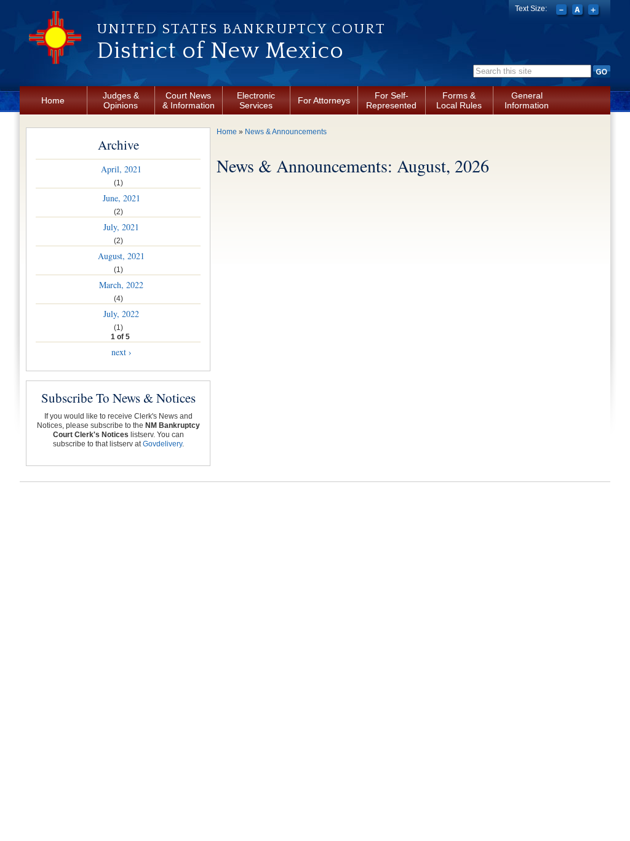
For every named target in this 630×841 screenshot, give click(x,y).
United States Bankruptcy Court (241, 29)
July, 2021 (121, 227)
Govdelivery (162, 444)
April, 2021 (121, 169)
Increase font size (594, 11)
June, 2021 (121, 198)
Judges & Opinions (121, 100)
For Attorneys (324, 100)
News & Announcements (286, 131)
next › (121, 352)
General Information (526, 100)
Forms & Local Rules (459, 100)
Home (53, 100)
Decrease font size (562, 11)
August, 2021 (121, 256)
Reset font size (578, 11)
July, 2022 (121, 314)
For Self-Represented (391, 100)
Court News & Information (188, 100)
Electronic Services (256, 100)
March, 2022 (121, 285)
